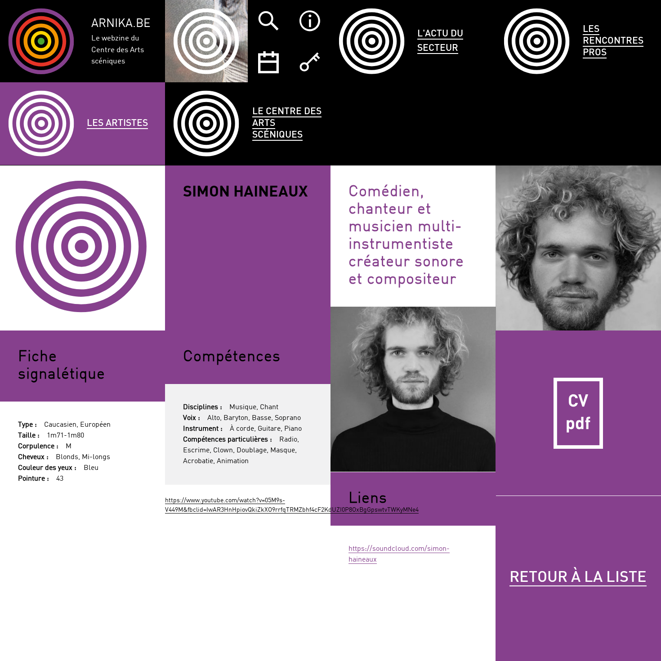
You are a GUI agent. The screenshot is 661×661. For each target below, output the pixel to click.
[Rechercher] (268, 20)
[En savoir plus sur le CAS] (309, 20)
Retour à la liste (578, 577)
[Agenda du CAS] (268, 62)
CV (578, 413)
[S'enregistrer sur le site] (309, 62)
